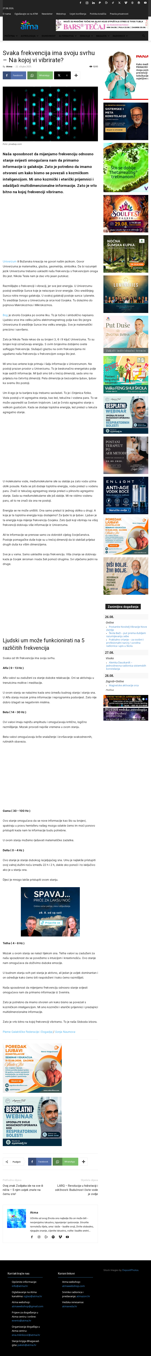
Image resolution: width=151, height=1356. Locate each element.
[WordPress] (139, 3)
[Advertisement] (50, 227)
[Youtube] (145, 3)
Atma (9, 66)
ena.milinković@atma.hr (26, 1335)
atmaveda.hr (69, 1306)
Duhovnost (48, 35)
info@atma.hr (20, 1286)
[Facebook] (80, 3)
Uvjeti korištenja (78, 13)
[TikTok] (113, 3)
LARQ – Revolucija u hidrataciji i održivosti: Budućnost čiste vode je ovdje (76, 1190)
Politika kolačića (98, 13)
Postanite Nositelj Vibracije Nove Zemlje (126, 628)
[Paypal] (100, 3)
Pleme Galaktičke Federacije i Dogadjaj (27, 1031)
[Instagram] (87, 3)
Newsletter (47, 13)
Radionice (119, 35)
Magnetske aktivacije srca (124, 685)
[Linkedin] (93, 3)
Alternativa (66, 35)
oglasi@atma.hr (33, 1296)
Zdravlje (85, 35)
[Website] (132, 3)
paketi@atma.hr (26, 1345)
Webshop (61, 13)
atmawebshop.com (73, 1286)
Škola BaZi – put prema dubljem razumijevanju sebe (126, 634)
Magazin (101, 35)
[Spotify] (54, 1237)
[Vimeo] (126, 3)
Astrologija (28, 35)
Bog (5, 315)
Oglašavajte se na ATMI (26, 13)
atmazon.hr (83, 1296)
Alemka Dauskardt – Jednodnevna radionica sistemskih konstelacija (126, 666)
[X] (119, 3)
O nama (7, 13)
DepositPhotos (130, 1270)
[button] (143, 36)
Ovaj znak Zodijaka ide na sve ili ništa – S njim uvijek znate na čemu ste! (23, 1190)
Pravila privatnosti (119, 13)
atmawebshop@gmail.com (27, 1306)
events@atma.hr (21, 1320)
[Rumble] (106, 3)
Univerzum (10, 261)
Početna (10, 35)
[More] (76, 75)
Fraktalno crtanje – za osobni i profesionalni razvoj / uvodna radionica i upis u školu (125, 643)
